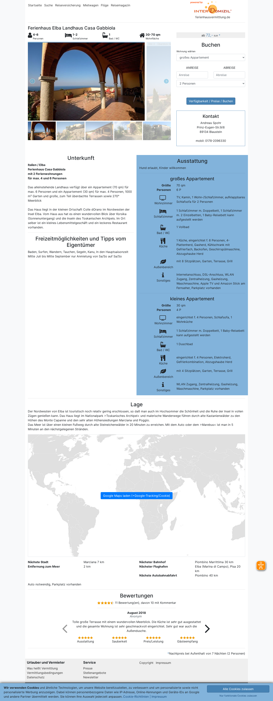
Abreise (229, 68)
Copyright (146, 663)
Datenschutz (36, 677)
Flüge (104, 5)
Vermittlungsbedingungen (45, 673)
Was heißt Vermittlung (42, 668)
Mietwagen (90, 5)
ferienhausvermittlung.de (212, 17)
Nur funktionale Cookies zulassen (238, 695)
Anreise (192, 68)
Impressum (163, 663)
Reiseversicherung (68, 5)
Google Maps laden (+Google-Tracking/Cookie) (136, 496)
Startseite (35, 5)
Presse (87, 668)
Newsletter (90, 677)
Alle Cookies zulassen (238, 689)
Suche (48, 5)
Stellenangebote (94, 673)
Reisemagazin (120, 5)
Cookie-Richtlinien (136, 696)
